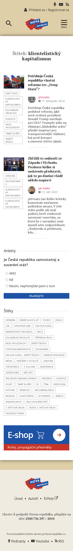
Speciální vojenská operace (21, 378)
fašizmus (46, 378)
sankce (59, 395)
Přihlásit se (37, 10)
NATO (40, 331)
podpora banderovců (18, 349)
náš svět (28, 372)
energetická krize (54, 355)
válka (58, 319)
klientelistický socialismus (12, 203)
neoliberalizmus (44, 390)
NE (11, 280)
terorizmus (12, 366)
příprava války (43, 337)
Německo (25, 390)
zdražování (12, 372)
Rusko (47, 319)
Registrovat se (58, 10)
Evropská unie (22, 325)
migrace (10, 395)
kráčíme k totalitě (28, 360)
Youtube (42, 541)
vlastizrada (27, 395)
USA (7, 325)
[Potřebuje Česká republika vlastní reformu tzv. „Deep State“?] (14, 82)
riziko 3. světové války (42, 407)
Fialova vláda (43, 325)
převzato (44, 97)
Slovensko (44, 395)
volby (8, 384)
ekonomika (42, 349)
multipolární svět (37, 401)
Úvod (18, 498)
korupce (10, 119)
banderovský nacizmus (18, 331)
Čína (46, 384)
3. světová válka (15, 407)
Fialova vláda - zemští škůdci (22, 355)
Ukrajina (10, 319)
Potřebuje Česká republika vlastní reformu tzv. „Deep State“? (43, 82)
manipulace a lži (29, 319)
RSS (60, 541)
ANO (12, 273)
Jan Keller (44, 188)
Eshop (49, 498)
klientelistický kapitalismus (12, 101)
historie (10, 390)
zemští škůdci (9, 140)
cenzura (10, 175)
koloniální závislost (11, 111)
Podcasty (18, 541)
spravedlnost (13, 401)
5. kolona (29, 366)
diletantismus (13, 183)
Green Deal (59, 384)
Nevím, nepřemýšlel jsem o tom (32, 286)
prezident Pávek (14, 413)
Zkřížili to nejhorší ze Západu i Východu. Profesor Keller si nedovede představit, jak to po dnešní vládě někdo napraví (45, 169)
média (8, 360)
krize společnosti (12, 126)
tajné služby (12, 133)
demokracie (46, 366)
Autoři (33, 498)
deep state (11, 93)
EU (37, 384)
